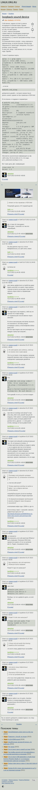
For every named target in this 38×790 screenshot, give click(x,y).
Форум (3, 9)
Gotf (8, 209)
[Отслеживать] (32, 29)
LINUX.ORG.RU (9, 2)
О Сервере (5, 780)
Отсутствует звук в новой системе (19, 749)
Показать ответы (13, 236)
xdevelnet (10, 173)
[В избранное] (32, 24)
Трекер (15, 9)
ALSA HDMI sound (14, 739)
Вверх (34, 780)
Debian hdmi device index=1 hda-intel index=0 (22, 763)
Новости (4, 6)
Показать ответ (13, 214)
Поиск (21, 9)
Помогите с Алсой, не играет (17, 736)
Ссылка (5, 179)
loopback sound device (15, 16)
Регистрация (26, 6)
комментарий (13, 219)
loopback (11, 20)
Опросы (9, 9)
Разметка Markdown (24, 780)
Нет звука (11, 747)
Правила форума (13, 780)
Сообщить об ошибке (7, 781)
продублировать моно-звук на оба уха (20, 732)
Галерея (11, 6)
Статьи (17, 6)
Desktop (11, 13)
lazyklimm (10, 270)
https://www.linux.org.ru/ (8, 783)
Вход (34, 6)
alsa (5, 20)
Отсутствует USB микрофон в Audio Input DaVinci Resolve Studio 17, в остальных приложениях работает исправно (19, 759)
